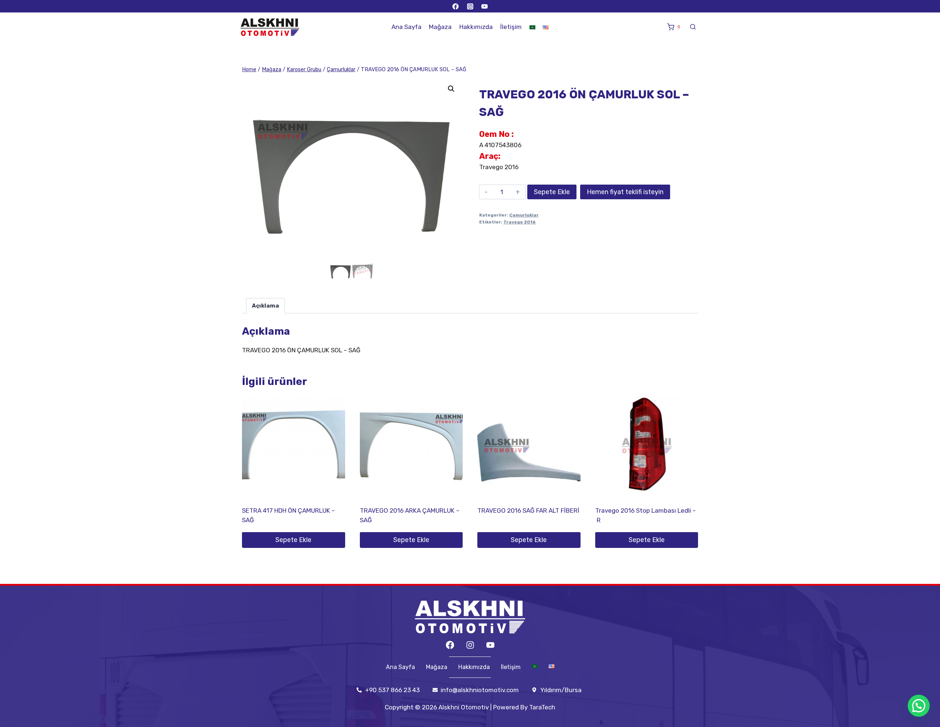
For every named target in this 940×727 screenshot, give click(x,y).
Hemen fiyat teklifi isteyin (625, 192)
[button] (451, 88)
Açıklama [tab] (265, 305)
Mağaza (440, 26)
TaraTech (542, 707)
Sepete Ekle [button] (293, 540)
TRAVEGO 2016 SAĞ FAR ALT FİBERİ (528, 510)
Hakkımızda (476, 26)
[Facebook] (455, 6)
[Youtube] (490, 645)
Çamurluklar (524, 215)
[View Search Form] (692, 27)
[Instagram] (470, 6)
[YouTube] (484, 6)
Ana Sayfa (406, 26)
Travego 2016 (519, 222)
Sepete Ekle (552, 192)
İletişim (511, 26)
